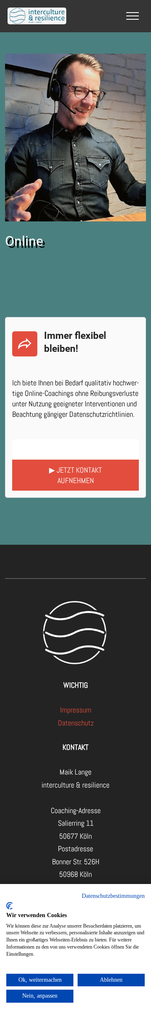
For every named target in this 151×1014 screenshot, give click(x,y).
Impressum (75, 710)
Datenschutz (76, 723)
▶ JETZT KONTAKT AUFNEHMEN (75, 475)
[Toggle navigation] (132, 16)
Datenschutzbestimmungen (113, 896)
